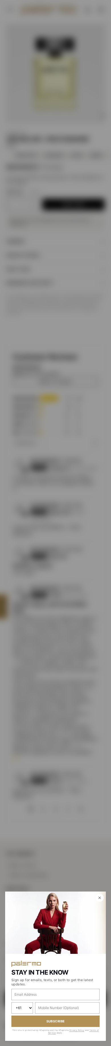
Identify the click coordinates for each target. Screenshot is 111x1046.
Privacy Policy (77, 1030)
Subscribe (55, 1021)
